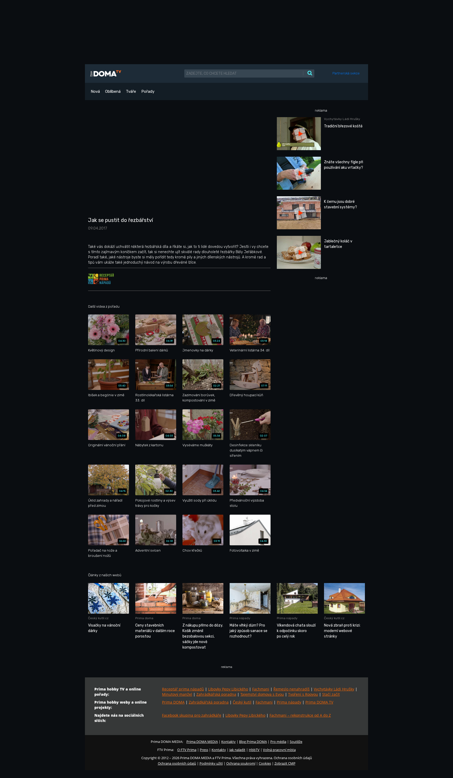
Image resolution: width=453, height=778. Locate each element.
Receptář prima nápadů (183, 689)
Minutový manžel (177, 694)
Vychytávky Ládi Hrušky (334, 689)
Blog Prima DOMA (253, 741)
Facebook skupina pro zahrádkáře (191, 715)
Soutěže (296, 741)
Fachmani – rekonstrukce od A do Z (300, 715)
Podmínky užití (211, 763)
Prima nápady (289, 702)
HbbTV (254, 749)
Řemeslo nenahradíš (291, 689)
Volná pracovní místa (279, 749)
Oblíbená (113, 91)
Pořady (147, 91)
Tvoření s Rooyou (303, 694)
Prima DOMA (173, 702)
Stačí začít (331, 694)
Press (204, 749)
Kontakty (228, 741)
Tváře (131, 91)
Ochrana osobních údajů (177, 763)
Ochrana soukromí (240, 763)
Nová (95, 91)
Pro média (278, 741)
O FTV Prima (186, 749)
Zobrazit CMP (284, 763)
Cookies (265, 763)
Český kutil (242, 702)
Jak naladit (237, 749)
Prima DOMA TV (319, 702)
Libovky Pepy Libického (228, 689)
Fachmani (260, 689)
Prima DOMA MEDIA (202, 741)
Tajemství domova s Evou (262, 694)
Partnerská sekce (346, 73)
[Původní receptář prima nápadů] (101, 278)
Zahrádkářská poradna (216, 694)
